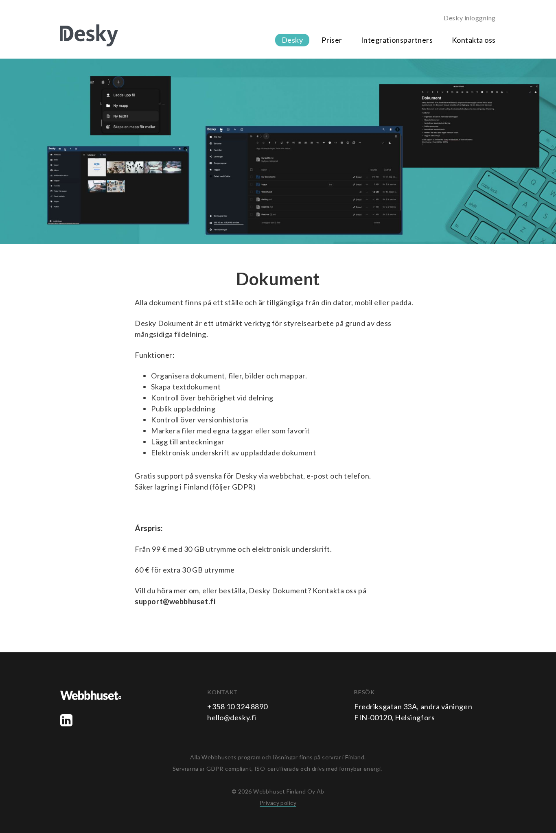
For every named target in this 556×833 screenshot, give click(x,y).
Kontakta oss (474, 39)
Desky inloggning (470, 18)
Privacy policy (278, 802)
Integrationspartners (397, 39)
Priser (332, 39)
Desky (292, 39)
